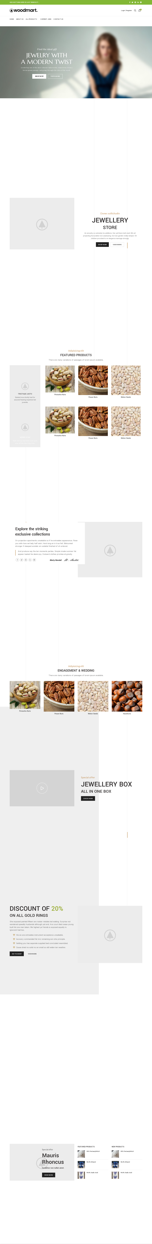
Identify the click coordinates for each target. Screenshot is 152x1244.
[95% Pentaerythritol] (81, 1154)
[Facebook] (130, 2)
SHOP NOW (102, 244)
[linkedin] (138, 2)
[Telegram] (140, 2)
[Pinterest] (135, 2)
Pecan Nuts (93, 397)
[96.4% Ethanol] (81, 1164)
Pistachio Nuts (60, 395)
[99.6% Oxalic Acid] (81, 1175)
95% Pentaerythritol (93, 1151)
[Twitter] (132, 2)
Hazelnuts (127, 714)
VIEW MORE (117, 244)
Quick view (73, 369)
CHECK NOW (88, 798)
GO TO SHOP (17, 954)
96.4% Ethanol (91, 1162)
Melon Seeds (126, 397)
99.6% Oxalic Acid (92, 1173)
